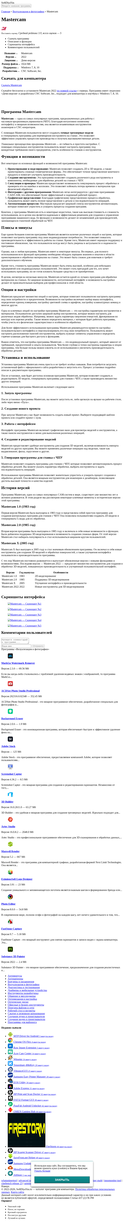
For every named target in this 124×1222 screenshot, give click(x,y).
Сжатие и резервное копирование (26, 1013)
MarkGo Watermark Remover (18, 663)
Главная (5, 11)
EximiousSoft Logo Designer (16, 879)
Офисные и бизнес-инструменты (26, 1004)
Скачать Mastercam (11, 85)
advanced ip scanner (29, 1180)
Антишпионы (15, 978)
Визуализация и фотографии (28, 11)
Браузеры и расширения (21, 981)
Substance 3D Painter (13, 956)
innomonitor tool (112, 1180)
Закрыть (62, 1179)
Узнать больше (42, 1170)
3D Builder (7, 801)
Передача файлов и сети (21, 1007)
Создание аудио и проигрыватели (26, 1016)
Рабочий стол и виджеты (21, 1010)
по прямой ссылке (67, 90)
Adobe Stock (8, 746)
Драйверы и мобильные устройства (27, 990)
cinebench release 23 (11, 1183)
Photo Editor (8, 904)
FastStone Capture (11, 928)
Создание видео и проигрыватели (26, 1019)
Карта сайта (17, 1192)
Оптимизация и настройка (22, 999)
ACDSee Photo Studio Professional (20, 690)
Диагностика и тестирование (24, 987)
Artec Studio (8, 826)
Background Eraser (12, 718)
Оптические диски (18, 1002)
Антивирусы (15, 975)
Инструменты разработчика (23, 993)
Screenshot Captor (11, 774)
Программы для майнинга (22, 1022)
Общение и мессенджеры (22, 996)
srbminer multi (95, 1180)
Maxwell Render (10, 851)
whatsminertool (9, 1180)
